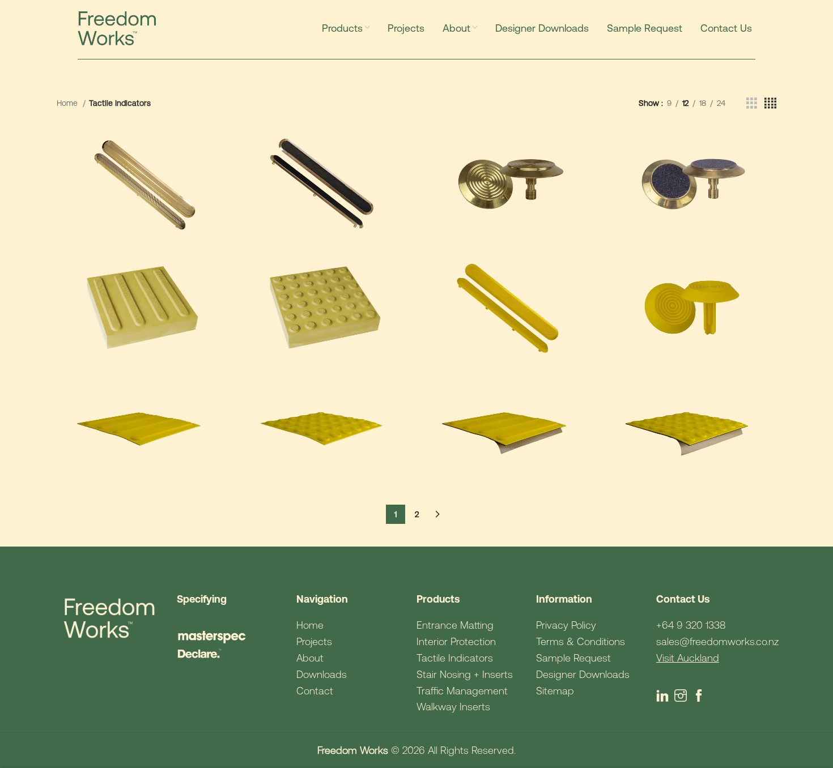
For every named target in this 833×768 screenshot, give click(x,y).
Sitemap (555, 691)
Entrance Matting (455, 625)
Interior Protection (456, 641)
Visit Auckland (687, 658)
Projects (314, 641)
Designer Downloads (583, 674)
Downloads (321, 674)
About (310, 658)
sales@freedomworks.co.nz (717, 641)
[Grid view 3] (751, 103)
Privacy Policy (566, 625)
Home (68, 103)
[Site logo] (120, 27)
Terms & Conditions (580, 641)
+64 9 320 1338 (691, 625)
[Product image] (142, 183)
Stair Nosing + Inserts (464, 674)
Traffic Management (462, 691)
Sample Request (573, 658)
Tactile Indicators (454, 658)
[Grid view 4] (770, 103)
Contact (314, 691)
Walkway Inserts (453, 706)
